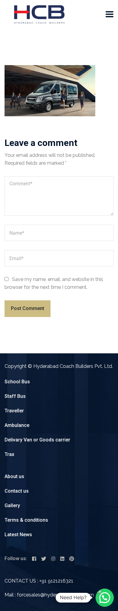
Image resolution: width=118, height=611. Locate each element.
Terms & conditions (26, 520)
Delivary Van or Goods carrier (37, 440)
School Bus (17, 382)
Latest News (18, 534)
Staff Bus (15, 396)
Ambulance (17, 425)
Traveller (14, 411)
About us (14, 476)
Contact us (17, 491)
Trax (9, 454)
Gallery (12, 505)
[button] (105, 598)
